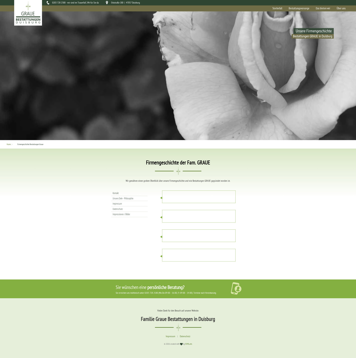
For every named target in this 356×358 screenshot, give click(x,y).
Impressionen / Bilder (121, 214)
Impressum (117, 203)
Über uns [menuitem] (341, 8)
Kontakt (116, 193)
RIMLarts (188, 344)
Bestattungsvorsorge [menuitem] (299, 8)
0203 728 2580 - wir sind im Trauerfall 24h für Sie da (75, 2)
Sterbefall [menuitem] (277, 8)
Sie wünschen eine (150, 287)
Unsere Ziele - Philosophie (123, 198)
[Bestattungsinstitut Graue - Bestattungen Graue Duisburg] (28, 23)
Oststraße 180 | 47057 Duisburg (125, 2)
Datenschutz (118, 209)
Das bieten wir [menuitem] (323, 8)
